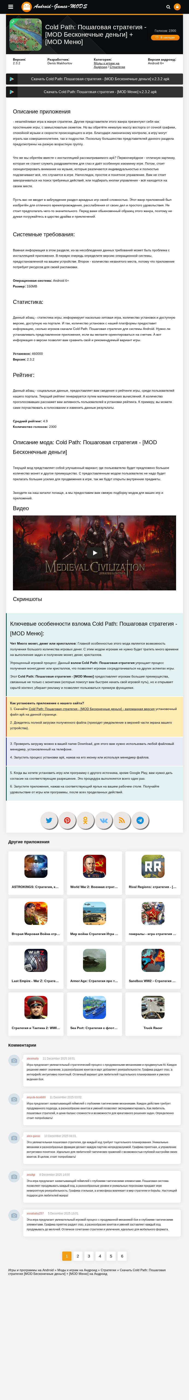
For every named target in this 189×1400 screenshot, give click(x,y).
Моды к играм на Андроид (106, 65)
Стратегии (117, 67)
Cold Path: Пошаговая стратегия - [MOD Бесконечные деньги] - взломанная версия (92, 709)
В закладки (168, 37)
